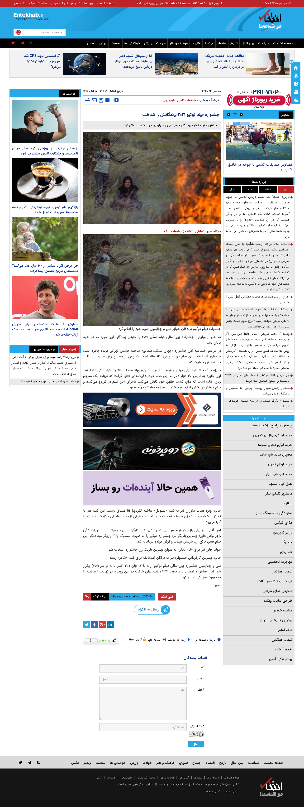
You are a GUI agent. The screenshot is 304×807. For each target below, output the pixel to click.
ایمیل (200, 678)
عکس (91, 43)
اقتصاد (222, 43)
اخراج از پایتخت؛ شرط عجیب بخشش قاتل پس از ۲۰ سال (257, 299)
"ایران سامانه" (212, 791)
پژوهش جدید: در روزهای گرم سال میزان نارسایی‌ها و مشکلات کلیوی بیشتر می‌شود (45, 151)
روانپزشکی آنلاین (279, 659)
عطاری (287, 503)
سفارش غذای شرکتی (277, 591)
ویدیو (102, 43)
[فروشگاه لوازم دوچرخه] (152, 449)
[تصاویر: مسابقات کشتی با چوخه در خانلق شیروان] (259, 141)
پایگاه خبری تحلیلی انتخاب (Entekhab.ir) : (191, 231)
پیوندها (88, 3)
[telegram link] (29, 762)
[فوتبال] (295, 83)
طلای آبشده (283, 649)
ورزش (148, 43)
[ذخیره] (101, 100)
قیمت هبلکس (282, 571)
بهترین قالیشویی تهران (275, 620)
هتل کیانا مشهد (280, 484)
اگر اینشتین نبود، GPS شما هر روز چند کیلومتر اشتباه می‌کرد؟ (42, 61)
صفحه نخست (283, 43)
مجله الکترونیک (38, 3)
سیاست (263, 43)
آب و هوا (75, 3)
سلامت (115, 43)
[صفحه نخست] (295, 67)
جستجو (111, 777)
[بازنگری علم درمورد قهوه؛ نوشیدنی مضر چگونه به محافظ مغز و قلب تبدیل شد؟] (45, 180)
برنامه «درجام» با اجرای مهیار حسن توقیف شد (47, 381)
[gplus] (102, 624)
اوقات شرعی (58, 3)
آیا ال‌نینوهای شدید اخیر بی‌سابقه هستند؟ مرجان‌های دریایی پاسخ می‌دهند (133, 61)
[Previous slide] (241, 114)
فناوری (196, 43)
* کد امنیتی (197, 726)
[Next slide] (228, 114)
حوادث (161, 43)
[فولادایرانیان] (152, 410)
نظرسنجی (19, 3)
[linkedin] (110, 624)
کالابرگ (287, 542)
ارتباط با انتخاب (106, 3)
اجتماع (209, 43)
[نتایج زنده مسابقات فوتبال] (295, 99)
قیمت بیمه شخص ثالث (274, 581)
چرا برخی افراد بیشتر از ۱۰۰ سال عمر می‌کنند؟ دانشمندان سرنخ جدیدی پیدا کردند (257, 378)
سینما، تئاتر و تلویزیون (179, 100)
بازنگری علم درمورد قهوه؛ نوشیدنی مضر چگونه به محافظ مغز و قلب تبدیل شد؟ (45, 210)
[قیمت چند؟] (295, 75)
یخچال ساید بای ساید (276, 454)
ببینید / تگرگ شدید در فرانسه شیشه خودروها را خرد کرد (257, 403)
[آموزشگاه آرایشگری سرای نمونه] (152, 488)
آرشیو (99, 777)
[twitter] (13, 43)
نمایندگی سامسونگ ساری (273, 513)
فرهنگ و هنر (179, 43)
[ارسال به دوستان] (94, 100)
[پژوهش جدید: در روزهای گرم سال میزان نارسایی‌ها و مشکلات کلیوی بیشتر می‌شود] (45, 121)
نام (202, 667)
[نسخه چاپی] (87, 100)
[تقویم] (295, 91)
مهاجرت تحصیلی (280, 562)
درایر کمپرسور (282, 532)
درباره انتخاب (231, 777)
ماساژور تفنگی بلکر (279, 493)
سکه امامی (284, 630)
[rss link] (38, 762)
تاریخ (234, 43)
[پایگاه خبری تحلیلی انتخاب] (273, 21)
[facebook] (94, 624)
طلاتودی (286, 552)
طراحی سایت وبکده (277, 601)
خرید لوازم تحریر (280, 464)
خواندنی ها (132, 43)
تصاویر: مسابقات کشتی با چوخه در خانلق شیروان (260, 167)
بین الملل (248, 43)
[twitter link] (20, 762)
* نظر (201, 689)
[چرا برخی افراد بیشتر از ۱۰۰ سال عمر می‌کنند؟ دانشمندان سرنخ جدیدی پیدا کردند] (45, 239)
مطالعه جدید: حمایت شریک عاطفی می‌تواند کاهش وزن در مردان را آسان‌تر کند (224, 61)
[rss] (31, 43)
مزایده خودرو (282, 610)
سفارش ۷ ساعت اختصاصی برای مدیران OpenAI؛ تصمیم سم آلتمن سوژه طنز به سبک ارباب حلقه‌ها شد (45, 329)
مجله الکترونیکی (146, 777)
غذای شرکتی (283, 523)
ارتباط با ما (213, 777)
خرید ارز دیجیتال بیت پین (272, 435)
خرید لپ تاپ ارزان (278, 474)
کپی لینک (167, 596)
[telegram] (22, 43)
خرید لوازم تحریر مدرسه (274, 445)
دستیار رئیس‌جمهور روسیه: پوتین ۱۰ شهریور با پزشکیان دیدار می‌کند (257, 390)
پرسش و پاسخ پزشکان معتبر (271, 425)
